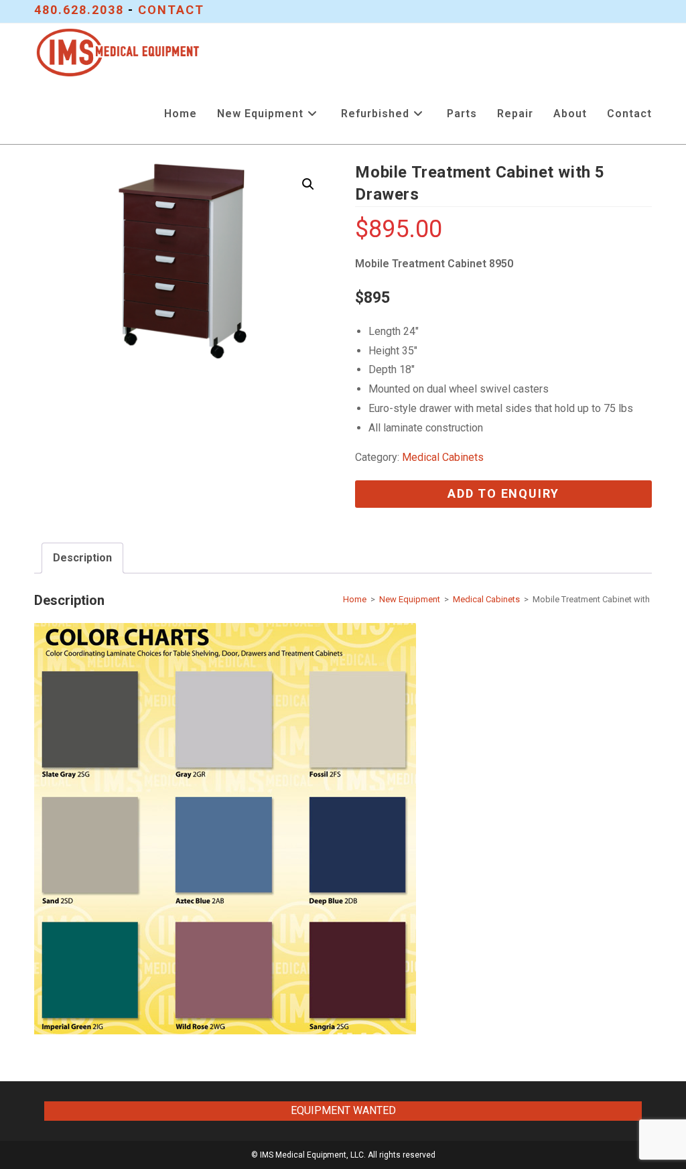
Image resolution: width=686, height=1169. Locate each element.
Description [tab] (82, 557)
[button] (308, 184)
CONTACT (171, 10)
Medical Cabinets (443, 457)
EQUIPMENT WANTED (343, 1110)
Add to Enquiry (503, 493)
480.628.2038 (79, 10)
